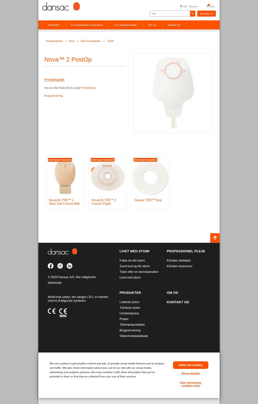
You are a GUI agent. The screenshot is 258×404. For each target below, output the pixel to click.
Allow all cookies (191, 365)
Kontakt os (206, 13)
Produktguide (54, 80)
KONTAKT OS (178, 302)
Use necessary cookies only (190, 384)
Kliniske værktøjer (179, 260)
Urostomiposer (129, 313)
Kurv (211, 6)
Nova (71, 41)
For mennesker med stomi (87, 24)
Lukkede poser (129, 302)
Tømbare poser (130, 307)
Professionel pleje (186, 251)
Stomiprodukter (54, 41)
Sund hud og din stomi (135, 266)
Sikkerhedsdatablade (134, 336)
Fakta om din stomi (132, 260)
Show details (191, 373)
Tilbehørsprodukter (132, 324)
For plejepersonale (125, 24)
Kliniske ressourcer (179, 266)
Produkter (54, 24)
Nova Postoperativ (91, 41)
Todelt (110, 41)
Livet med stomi (134, 251)
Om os (152, 24)
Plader (124, 319)
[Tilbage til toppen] (215, 238)
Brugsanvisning (53, 95)
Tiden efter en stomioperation (139, 271)
